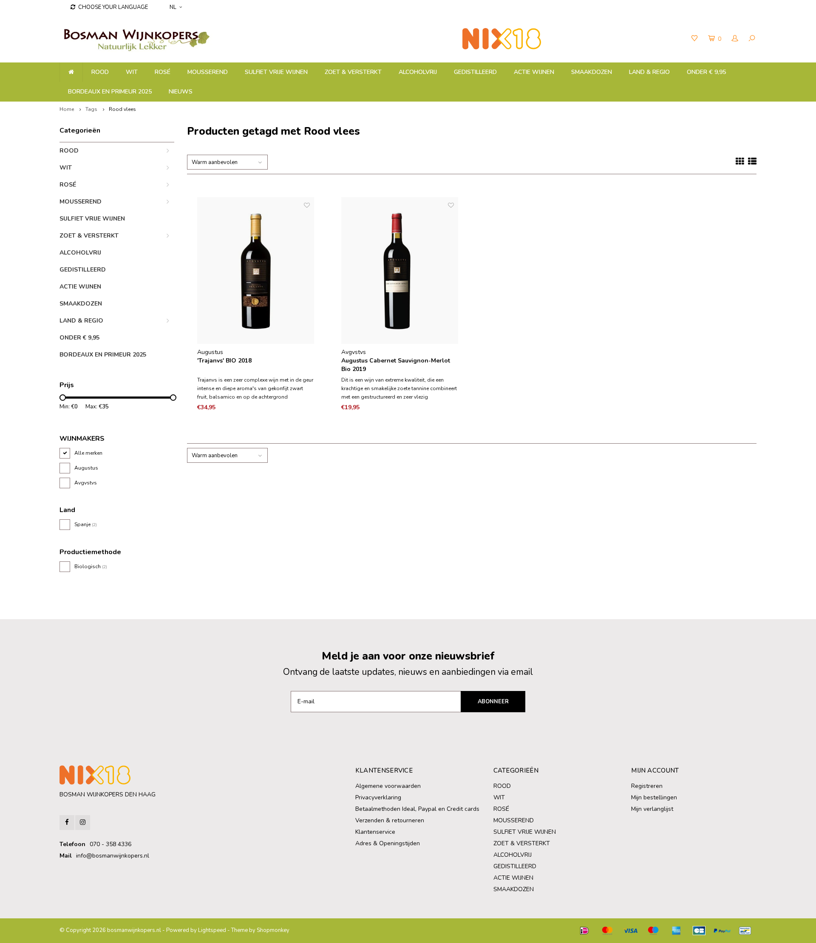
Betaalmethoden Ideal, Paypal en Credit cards (417, 809)
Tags (91, 109)
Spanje (85, 524)
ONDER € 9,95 (706, 72)
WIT (132, 72)
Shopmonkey (273, 930)
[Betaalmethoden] (584, 930)
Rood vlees (122, 109)
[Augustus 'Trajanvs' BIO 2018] (255, 270)
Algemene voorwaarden (388, 786)
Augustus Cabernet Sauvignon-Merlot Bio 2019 (395, 365)
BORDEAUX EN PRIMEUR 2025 (110, 92)
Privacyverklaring (378, 797)
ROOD (100, 72)
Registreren (647, 786)
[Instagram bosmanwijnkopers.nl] (82, 822)
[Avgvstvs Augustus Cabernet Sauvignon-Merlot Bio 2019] (400, 270)
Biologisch (90, 566)
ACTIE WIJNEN (534, 72)
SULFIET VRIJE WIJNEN (276, 72)
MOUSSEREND (207, 72)
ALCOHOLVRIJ (418, 72)
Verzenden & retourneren (389, 820)
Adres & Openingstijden (387, 843)
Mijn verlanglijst (652, 809)
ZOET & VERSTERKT (353, 72)
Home (67, 109)
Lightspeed (212, 930)
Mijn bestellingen (654, 797)
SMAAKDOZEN (591, 72)
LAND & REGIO (649, 72)
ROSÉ (162, 72)
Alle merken (88, 453)
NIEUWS (181, 92)
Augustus (86, 467)
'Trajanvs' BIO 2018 (224, 361)
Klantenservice (375, 832)
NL (173, 7)
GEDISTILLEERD (475, 72)
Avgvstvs (85, 482)
